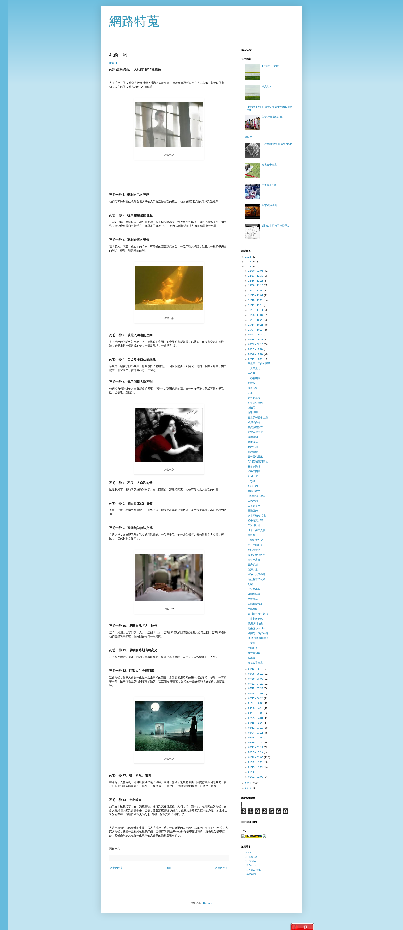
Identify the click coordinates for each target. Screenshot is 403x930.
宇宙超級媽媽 (255, 618)
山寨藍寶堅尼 (255, 540)
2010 (248, 788)
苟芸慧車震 (254, 397)
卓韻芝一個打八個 (258, 633)
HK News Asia (253, 869)
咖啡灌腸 (253, 412)
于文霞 (251, 643)
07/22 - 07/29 (256, 683)
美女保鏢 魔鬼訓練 (272, 116)
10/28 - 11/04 (256, 315)
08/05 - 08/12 (256, 673)
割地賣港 (253, 451)
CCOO (248, 852)
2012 (248, 266)
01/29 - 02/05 (256, 757)
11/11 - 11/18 (256, 305)
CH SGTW (250, 861)
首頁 (168, 867)
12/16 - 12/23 (256, 280)
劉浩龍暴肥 (254, 549)
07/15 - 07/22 (256, 688)
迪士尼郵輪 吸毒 (257, 515)
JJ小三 (251, 392)
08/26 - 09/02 (256, 354)
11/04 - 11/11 (256, 310)
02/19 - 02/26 (256, 742)
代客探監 (253, 387)
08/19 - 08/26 (256, 359)
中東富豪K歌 (269, 185)
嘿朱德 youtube (256, 628)
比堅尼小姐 (254, 589)
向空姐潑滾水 (255, 432)
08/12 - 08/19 (256, 669)
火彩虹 (251, 481)
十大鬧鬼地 (254, 368)
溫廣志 (248, 137)
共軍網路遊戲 (269, 205)
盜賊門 (251, 407)
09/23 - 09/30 (256, 334)
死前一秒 (113, 63)
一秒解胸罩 (254, 378)
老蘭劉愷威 (254, 594)
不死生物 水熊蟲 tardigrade (277, 144)
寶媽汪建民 (254, 491)
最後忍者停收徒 (256, 554)
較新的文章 (116, 867)
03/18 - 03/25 (256, 722)
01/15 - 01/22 (256, 767)
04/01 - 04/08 (256, 713)
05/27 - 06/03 (256, 703)
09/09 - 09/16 (256, 344)
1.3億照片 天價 (270, 65)
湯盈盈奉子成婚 (256, 579)
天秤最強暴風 (255, 456)
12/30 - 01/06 (256, 270)
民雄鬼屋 (253, 598)
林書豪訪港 (254, 466)
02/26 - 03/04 (256, 737)
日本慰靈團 (254, 505)
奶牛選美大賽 (255, 520)
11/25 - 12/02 (256, 295)
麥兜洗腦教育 (255, 427)
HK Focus (250, 865)
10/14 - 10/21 (256, 324)
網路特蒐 (134, 21)
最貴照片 (267, 86)
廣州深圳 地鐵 (255, 623)
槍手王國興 (254, 471)
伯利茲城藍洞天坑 (258, 461)
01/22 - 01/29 (256, 762)
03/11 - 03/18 (256, 727)
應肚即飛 (253, 446)
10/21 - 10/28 (256, 319)
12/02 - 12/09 (256, 290)
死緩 (250, 584)
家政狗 (251, 373)
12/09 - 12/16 (256, 285)
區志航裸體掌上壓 (258, 417)
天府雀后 (253, 564)
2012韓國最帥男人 (258, 638)
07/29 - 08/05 (256, 678)
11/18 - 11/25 (256, 300)
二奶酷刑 (253, 500)
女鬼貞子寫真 (269, 164)
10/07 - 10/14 (256, 329)
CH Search (251, 857)
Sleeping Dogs (256, 495)
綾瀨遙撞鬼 (254, 422)
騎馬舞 (251, 657)
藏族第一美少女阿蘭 (259, 363)
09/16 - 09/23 (256, 339)
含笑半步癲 (254, 559)
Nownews (250, 874)
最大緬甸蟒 (254, 653)
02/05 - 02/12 (256, 752)
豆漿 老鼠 (253, 442)
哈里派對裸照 (255, 402)
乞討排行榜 (254, 525)
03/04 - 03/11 (256, 732)
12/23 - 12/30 (256, 275)
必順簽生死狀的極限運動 (275, 225)
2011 (248, 783)
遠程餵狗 (253, 437)
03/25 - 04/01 (256, 718)
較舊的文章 (221, 867)
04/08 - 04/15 (256, 708)
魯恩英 (251, 535)
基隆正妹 (253, 510)
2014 (248, 256)
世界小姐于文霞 (256, 530)
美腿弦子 (253, 648)
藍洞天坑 (253, 476)
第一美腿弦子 (255, 545)
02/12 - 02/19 (256, 747)
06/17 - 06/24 (256, 698)
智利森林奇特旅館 (258, 613)
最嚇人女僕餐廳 (256, 574)
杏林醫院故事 (255, 604)
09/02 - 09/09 (256, 349)
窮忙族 (251, 383)
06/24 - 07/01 (256, 693)
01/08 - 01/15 (256, 772)
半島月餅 (253, 608)
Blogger (207, 903)
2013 (248, 261)
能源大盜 (253, 569)
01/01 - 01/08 (256, 776)
